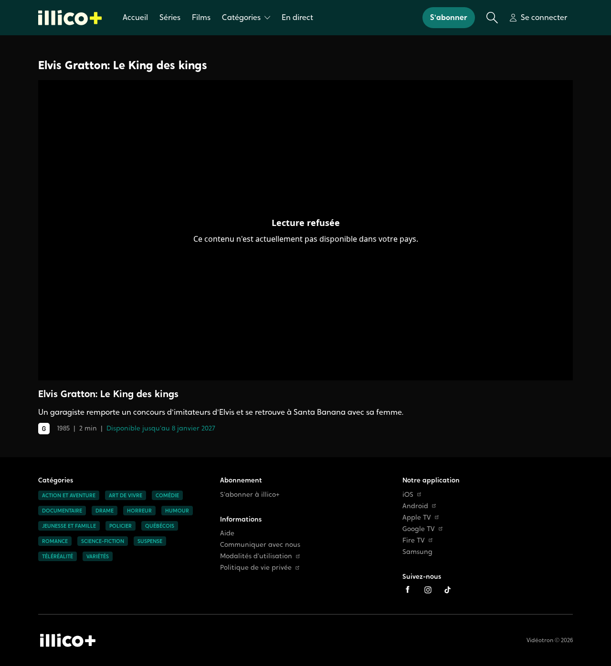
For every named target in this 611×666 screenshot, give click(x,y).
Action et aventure (68, 495)
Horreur (139, 510)
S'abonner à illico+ (250, 495)
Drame (104, 510)
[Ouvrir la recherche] (492, 17)
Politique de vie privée (256, 568)
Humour (177, 510)
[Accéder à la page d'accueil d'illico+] (67, 640)
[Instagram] (427, 589)
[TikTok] (447, 589)
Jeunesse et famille (69, 526)
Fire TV (413, 540)
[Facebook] (407, 589)
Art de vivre (125, 495)
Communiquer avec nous (260, 545)
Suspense (149, 541)
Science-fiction (102, 541)
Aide (227, 533)
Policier (120, 526)
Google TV (418, 529)
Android (415, 506)
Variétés (97, 556)
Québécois (159, 526)
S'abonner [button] (448, 17)
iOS (407, 495)
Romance (55, 541)
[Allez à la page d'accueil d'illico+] (70, 17)
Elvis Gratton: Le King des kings (122, 65)
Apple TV (416, 517)
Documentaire (62, 510)
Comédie (167, 495)
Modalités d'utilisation (256, 556)
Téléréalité (57, 556)
